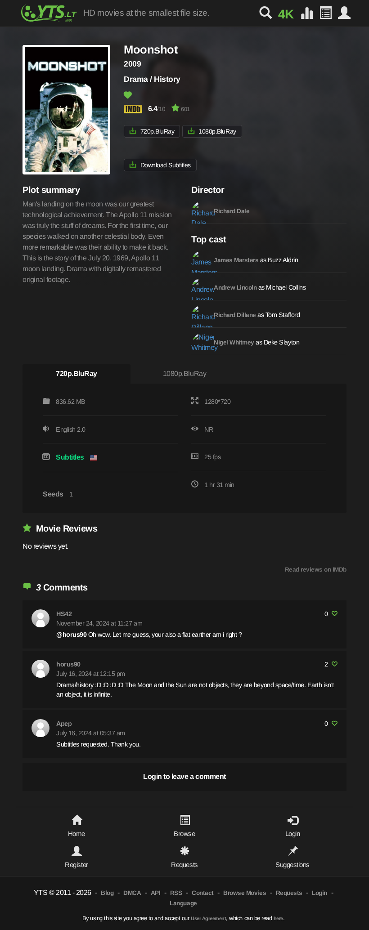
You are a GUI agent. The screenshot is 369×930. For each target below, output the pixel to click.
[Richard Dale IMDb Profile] (200, 210)
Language (183, 903)
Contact (203, 893)
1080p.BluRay (217, 131)
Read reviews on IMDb (315, 569)
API (156, 893)
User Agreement (208, 918)
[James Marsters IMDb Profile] (200, 259)
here (278, 918)
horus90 (68, 664)
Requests (289, 893)
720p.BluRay (157, 131)
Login (319, 893)
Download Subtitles (165, 165)
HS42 (64, 613)
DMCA (132, 893)
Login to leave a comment (184, 776)
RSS (176, 893)
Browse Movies (244, 893)
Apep (64, 723)
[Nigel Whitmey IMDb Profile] (200, 341)
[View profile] (41, 618)
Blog (107, 893)
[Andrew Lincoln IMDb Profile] (200, 286)
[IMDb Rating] (135, 109)
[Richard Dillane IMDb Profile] (200, 314)
